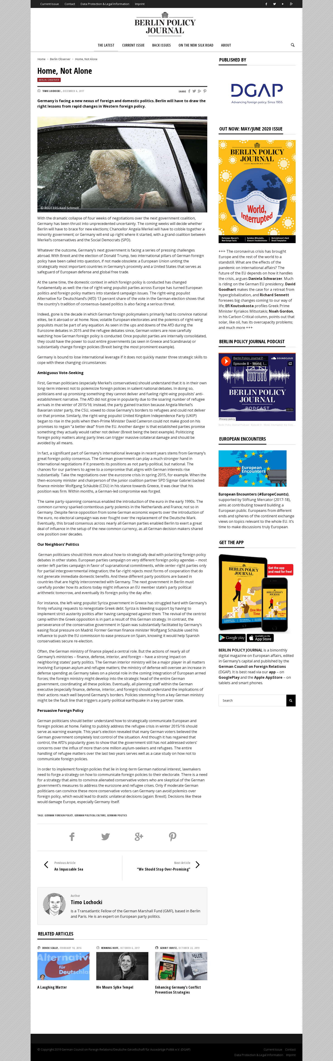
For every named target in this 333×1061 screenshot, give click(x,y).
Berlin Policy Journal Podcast (234, 425)
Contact (70, 4)
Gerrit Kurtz (168, 948)
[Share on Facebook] (189, 91)
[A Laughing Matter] (63, 965)
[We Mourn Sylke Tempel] (122, 965)
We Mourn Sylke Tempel (114, 987)
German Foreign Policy (59, 815)
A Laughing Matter (52, 987)
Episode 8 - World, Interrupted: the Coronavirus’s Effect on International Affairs (292, 425)
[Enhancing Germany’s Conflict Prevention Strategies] (181, 965)
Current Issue (49, 4)
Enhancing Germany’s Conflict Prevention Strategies (178, 990)
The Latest (106, 45)
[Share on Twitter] (194, 91)
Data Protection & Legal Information (105, 4)
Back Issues (161, 45)
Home (42, 59)
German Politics (117, 815)
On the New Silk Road (196, 45)
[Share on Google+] (200, 91)
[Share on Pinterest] (205, 91)
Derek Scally (50, 948)
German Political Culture (90, 815)
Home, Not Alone (86, 59)
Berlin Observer (60, 59)
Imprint (140, 4)
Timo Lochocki (86, 902)
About (226, 45)
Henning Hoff (109, 948)
